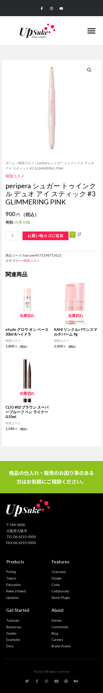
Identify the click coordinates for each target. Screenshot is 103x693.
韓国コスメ (26, 163)
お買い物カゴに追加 (46, 235)
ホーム (10, 163)
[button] (91, 31)
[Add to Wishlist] (73, 234)
